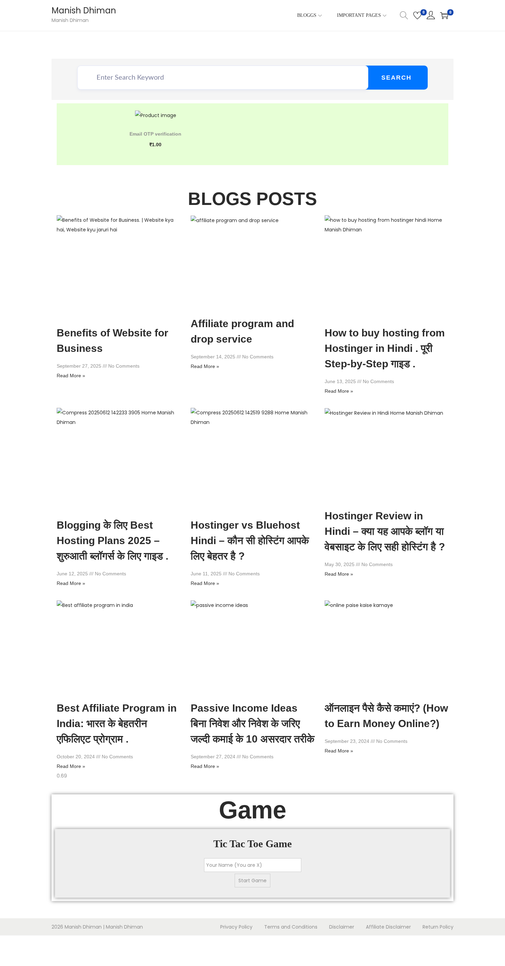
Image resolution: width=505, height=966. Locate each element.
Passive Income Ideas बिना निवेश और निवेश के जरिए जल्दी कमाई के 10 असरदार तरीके (252, 723)
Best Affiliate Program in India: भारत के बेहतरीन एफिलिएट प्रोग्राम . (117, 723)
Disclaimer (341, 926)
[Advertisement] (22, 949)
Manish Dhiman (84, 10)
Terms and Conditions (290, 926)
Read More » (71, 375)
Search (396, 77)
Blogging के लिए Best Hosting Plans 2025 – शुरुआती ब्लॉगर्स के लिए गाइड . (112, 540)
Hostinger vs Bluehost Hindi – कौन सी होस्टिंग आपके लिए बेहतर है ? (250, 540)
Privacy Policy (236, 926)
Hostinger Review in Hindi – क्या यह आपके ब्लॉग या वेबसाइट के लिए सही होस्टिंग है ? (385, 531)
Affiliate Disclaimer (388, 926)
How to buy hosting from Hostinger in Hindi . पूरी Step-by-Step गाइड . (385, 348)
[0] (417, 15)
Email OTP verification (155, 134)
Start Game (252, 880)
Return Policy (438, 926)
